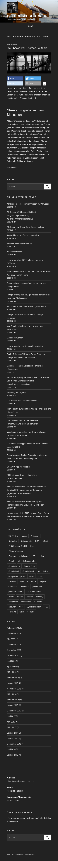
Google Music (29, 571)
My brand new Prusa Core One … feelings (25, 226)
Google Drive (29, 566)
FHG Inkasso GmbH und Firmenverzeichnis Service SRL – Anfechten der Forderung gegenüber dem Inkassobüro (26, 490)
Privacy (39, 596)
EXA (37, 540)
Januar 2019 (12, 683)
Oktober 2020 (13, 655)
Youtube (30, 611)
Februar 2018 (13, 699)
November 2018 (14, 688)
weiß (22, 611)
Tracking (12, 611)
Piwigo (20, 596)
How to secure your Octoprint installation (25, 345)
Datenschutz (26, 540)
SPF (21, 606)
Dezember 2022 (14, 649)
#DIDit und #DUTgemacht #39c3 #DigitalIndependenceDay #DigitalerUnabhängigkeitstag (21, 215)
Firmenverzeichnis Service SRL (22, 556)
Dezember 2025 (14, 633)
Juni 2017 (11, 716)
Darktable (12, 540)
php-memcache (15, 591)
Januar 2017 (12, 732)
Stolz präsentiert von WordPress (21, 854)
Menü (30, 26)
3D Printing (13, 535)
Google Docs (14, 566)
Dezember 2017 (14, 710)
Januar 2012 (12, 754)
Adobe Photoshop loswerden (19, 243)
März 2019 (11, 672)
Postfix (30, 596)
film (32, 546)
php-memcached (33, 591)
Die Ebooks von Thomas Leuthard (27, 48)
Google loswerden (15, 337)
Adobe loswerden (14, 251)
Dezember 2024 (14, 644)
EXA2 (45, 540)
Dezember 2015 (14, 743)
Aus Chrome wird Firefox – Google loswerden (27, 306)
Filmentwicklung (15, 551)
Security (12, 606)
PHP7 (11, 596)
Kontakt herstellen (15, 790)
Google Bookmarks (26, 561)
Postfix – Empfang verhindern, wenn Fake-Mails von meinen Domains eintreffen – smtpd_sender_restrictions (28, 380)
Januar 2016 (12, 738)
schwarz (38, 601)
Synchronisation (34, 606)
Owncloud (24, 586)
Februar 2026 (13, 628)
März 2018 (11, 694)
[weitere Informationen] (44, 84)
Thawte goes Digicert (16, 392)
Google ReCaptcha (16, 576)
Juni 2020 (11, 661)
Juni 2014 (11, 749)
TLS (46, 606)
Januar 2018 (12, 705)
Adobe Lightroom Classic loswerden (23, 235)
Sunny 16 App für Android (18, 466)
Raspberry (13, 601)
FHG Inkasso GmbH (17, 546)
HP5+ (31, 576)
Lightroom (23, 581)
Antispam (35, 535)
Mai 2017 (11, 721)
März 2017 (11, 727)
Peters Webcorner (27, 15)
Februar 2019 (13, 677)
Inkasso (12, 581)
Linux (33, 581)
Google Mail (13, 571)
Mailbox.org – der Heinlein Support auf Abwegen (28, 203)
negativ (43, 581)
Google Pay (43, 571)
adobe (24, 535)
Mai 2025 (11, 639)
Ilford (39, 576)
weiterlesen (12, 167)
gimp (42, 556)
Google (11, 561)
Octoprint (12, 586)
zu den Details (13, 800)
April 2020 (11, 666)
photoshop (37, 586)
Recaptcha (26, 601)
